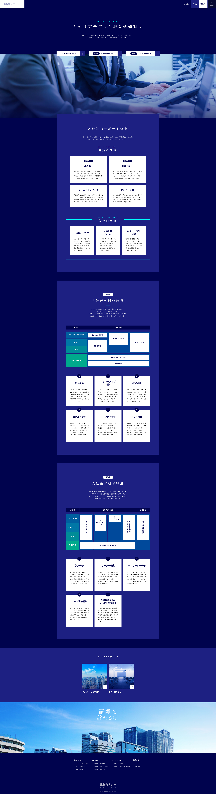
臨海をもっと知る (119, 763)
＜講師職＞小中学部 (99, 763)
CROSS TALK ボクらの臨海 (122, 766)
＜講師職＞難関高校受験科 (101, 766)
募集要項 (137, 766)
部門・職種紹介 (80, 766)
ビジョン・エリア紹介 (82, 763)
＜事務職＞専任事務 (99, 769)
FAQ (136, 763)
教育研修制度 (80, 769)
